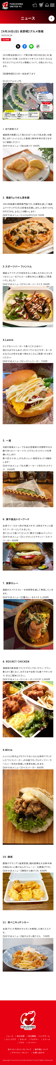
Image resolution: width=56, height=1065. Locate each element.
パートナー (32, 1042)
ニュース (9, 1036)
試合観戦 (32, 1036)
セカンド (23, 1039)
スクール (46, 1039)
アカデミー (34, 1039)
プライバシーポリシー (20, 1052)
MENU (52, 18)
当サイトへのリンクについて (19, 1049)
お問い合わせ (39, 1052)
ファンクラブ (11, 1039)
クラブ (21, 1042)
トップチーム (45, 1036)
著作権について (41, 1049)
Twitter (18, 46)
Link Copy (38, 46)
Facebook (24, 46)
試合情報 (6, 39)
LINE (31, 46)
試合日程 (21, 1036)
